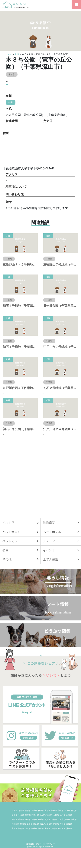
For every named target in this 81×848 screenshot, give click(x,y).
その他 (6, 559)
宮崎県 (54, 828)
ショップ (49, 541)
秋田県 (41, 810)
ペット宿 (8, 523)
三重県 (41, 819)
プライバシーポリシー (45, 844)
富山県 (49, 815)
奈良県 (74, 819)
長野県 (14, 819)
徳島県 (56, 824)
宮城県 (34, 810)
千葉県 (21, 815)
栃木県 (67, 810)
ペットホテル (52, 532)
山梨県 (69, 815)
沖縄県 (69, 828)
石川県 (56, 815)
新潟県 (43, 815)
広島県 (43, 824)
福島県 (54, 810)
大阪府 (60, 819)
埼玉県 (14, 815)
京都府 (54, 819)
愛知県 (34, 819)
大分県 (47, 828)
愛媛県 (69, 824)
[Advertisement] (40, 477)
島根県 (29, 824)
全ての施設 (50, 559)
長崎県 (34, 828)
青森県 (21, 810)
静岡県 (28, 819)
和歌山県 (15, 824)
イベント (49, 550)
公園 (17, 54)
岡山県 (36, 824)
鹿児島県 (61, 828)
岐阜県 (21, 819)
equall (9, 54)
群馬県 (74, 810)
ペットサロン (11, 532)
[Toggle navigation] (76, 4)
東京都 (28, 815)
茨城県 (60, 810)
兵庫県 (67, 819)
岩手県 (28, 810)
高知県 (14, 828)
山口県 (49, 824)
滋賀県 (47, 819)
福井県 (62, 815)
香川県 (62, 824)
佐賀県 (28, 828)
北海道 (14, 810)
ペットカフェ (11, 541)
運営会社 (30, 844)
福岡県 (21, 828)
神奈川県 (35, 815)
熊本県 (41, 828)
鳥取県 (23, 824)
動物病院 (49, 523)
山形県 (47, 810)
